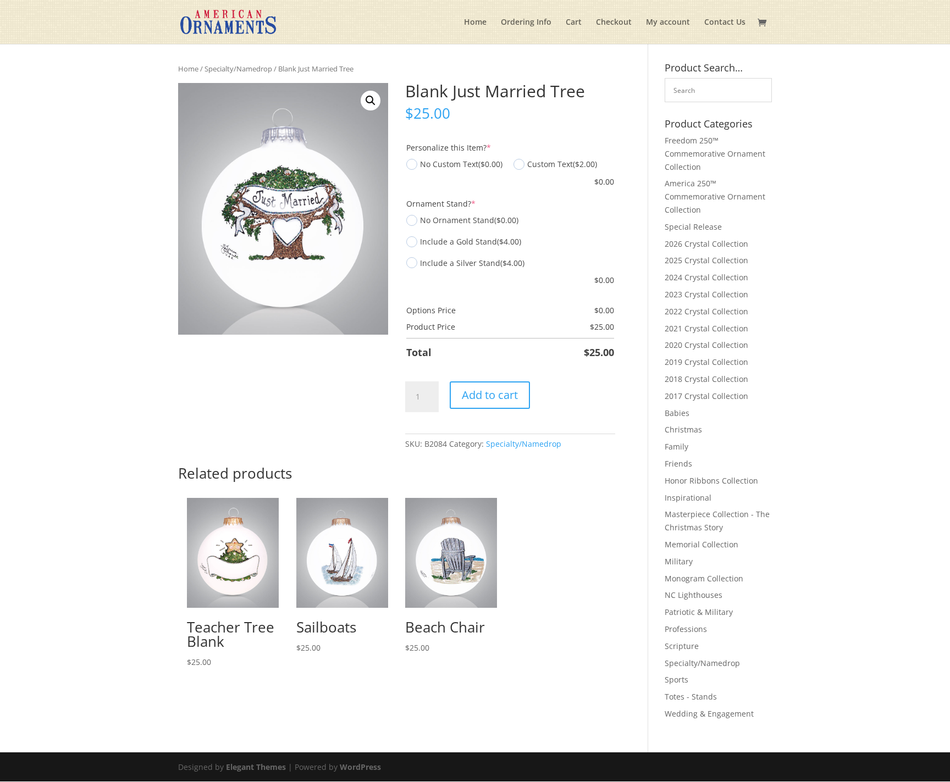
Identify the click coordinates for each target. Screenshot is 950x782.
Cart (574, 22)
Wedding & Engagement (709, 713)
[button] (370, 100)
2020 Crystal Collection (706, 345)
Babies (677, 413)
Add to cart (490, 394)
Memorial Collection (701, 544)
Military (679, 561)
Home (475, 22)
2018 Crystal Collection (706, 379)
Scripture (682, 646)
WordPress (360, 767)
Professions (686, 629)
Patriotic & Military (699, 612)
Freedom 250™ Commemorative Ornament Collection (715, 153)
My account (668, 22)
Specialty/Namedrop (238, 69)
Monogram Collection (704, 578)
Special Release (693, 226)
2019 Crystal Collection (706, 362)
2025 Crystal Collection (706, 260)
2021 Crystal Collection (706, 328)
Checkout (614, 22)
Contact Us (724, 22)
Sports (676, 679)
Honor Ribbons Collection (711, 480)
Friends (678, 463)
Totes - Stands (691, 696)
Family (676, 446)
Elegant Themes (256, 767)
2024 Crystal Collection (706, 277)
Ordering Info (526, 22)
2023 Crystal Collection (706, 294)
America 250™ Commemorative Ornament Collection (715, 196)
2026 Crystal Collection (706, 244)
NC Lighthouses (693, 595)
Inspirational (688, 497)
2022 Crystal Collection (706, 311)
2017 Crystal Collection (706, 396)
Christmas (683, 429)
